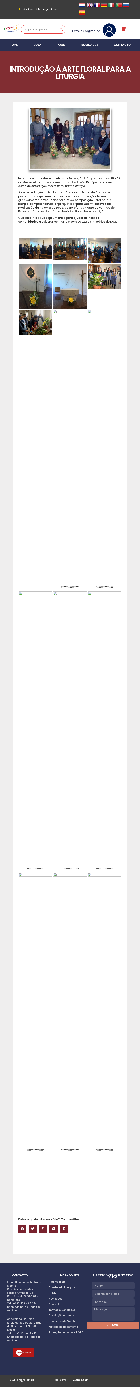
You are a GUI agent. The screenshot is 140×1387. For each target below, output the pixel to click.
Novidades (90, 44)
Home (13, 44)
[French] (97, 7)
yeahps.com (80, 1380)
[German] (104, 7)
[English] (89, 7)
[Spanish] (82, 14)
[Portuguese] (119, 7)
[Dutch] (82, 7)
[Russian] (126, 7)
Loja (37, 44)
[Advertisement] (70, 1187)
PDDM (61, 44)
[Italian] (111, 7)
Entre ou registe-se (86, 31)
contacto (122, 44)
